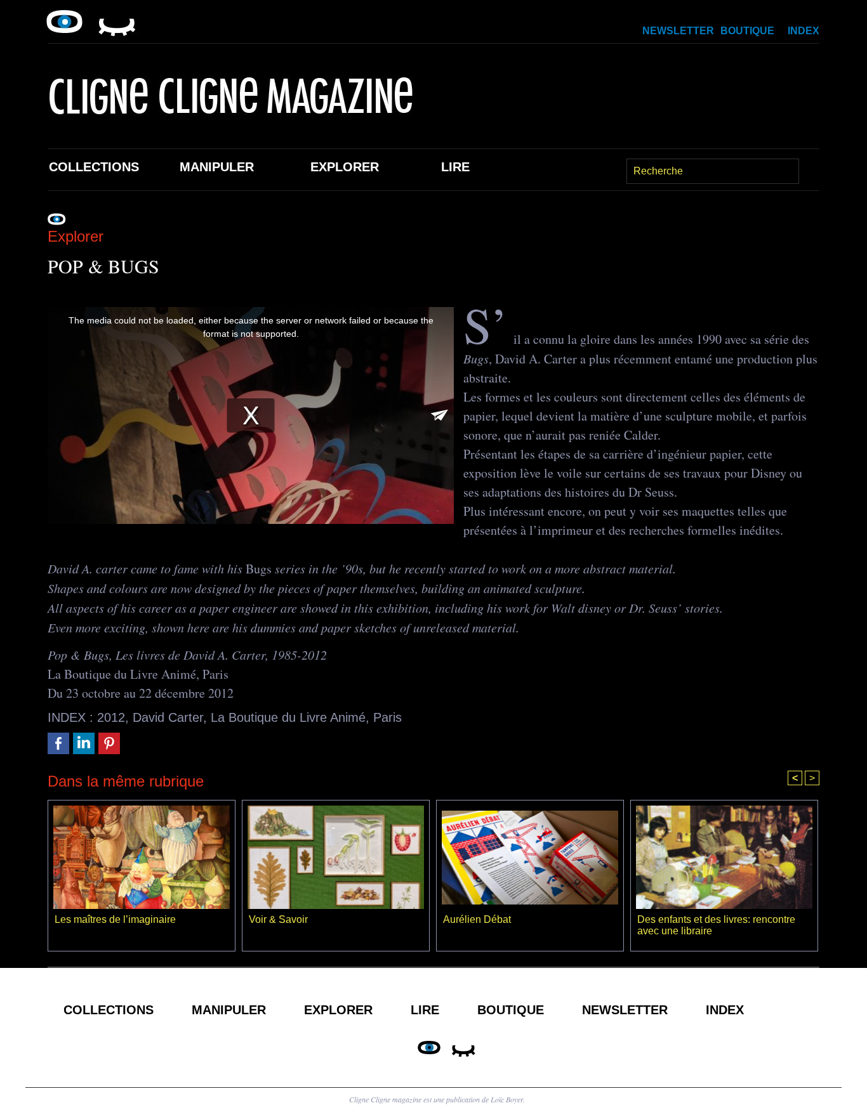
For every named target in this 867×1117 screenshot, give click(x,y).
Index (803, 30)
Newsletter (678, 30)
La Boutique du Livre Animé (288, 717)
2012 (111, 717)
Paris (387, 717)
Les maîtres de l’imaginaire (115, 919)
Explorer (344, 167)
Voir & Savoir (278, 919)
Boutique (747, 30)
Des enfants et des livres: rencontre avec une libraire (716, 925)
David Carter (168, 717)
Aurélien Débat (477, 919)
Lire (455, 167)
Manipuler (217, 167)
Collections (94, 167)
